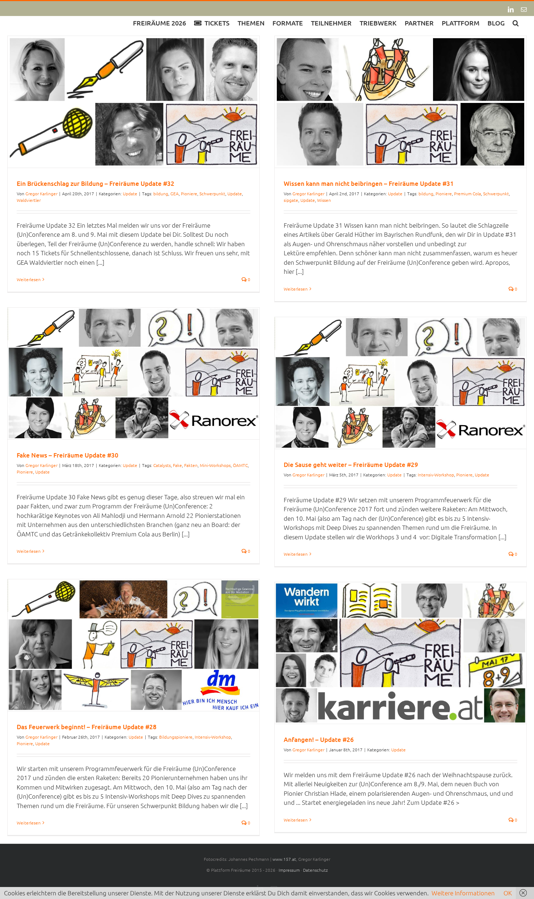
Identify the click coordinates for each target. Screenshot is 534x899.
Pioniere (189, 193)
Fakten (191, 465)
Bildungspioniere (176, 737)
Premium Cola (467, 193)
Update (130, 193)
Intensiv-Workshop (436, 475)
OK (507, 893)
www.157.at (284, 859)
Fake (177, 465)
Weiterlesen (29, 279)
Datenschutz (315, 870)
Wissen (324, 200)
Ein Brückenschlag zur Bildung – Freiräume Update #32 (95, 183)
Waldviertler (29, 200)
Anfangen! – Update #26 (319, 739)
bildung (160, 193)
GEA (174, 193)
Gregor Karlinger (41, 193)
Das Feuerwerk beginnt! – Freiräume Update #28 (87, 727)
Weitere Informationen (463, 893)
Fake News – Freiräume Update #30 (67, 455)
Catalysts (162, 465)
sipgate (291, 200)
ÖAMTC (240, 465)
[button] (516, 22)
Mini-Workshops (215, 465)
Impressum (289, 870)
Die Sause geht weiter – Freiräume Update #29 (351, 464)
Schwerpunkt (212, 193)
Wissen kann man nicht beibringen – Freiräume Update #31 (369, 183)
